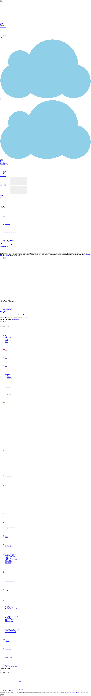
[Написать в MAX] (30, 35)
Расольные (9, 391)
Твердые (8, 393)
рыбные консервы (87, 254)
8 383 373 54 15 (3, 27)
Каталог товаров (3, 176)
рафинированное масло (4, 255)
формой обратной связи (25, 317)
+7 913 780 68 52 (3, 312)
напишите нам (16, 319)
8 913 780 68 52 (3, 35)
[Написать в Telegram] (14, 35)
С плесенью (9, 392)
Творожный (9, 394)
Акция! (8, 375)
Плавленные (9, 377)
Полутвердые (9, 378)
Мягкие (8, 376)
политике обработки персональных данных (76, 692)
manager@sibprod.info (4, 315)
